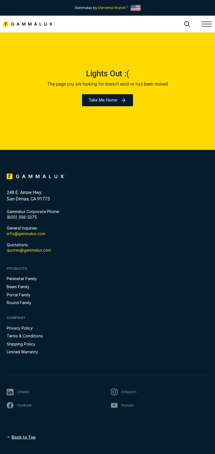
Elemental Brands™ (113, 8)
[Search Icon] (187, 24)
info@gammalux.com (26, 233)
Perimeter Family (22, 278)
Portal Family (19, 294)
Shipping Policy (21, 344)
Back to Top (23, 437)
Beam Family (18, 286)
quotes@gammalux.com (29, 250)
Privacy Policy (20, 328)
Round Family (19, 302)
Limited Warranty (22, 351)
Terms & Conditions (25, 336)
